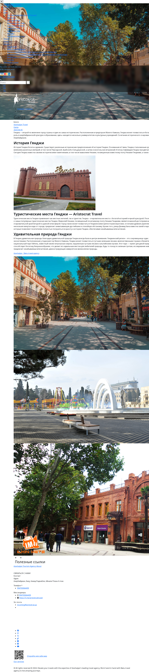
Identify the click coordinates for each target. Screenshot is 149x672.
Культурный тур (14, 20)
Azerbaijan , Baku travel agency (26, 253)
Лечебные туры (13, 31)
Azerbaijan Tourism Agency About (27, 566)
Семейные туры (13, 28)
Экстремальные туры (16, 36)
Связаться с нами (10, 62)
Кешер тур (11, 18)
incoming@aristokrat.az (27, 605)
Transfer (10, 60)
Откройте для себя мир (37, 656)
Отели (6, 41)
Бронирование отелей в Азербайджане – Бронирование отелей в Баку (37, 54)
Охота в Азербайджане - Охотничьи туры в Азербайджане (32, 52)
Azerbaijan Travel (21, 124)
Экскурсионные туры (16, 23)
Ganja (16, 127)
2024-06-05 (18, 130)
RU (4, 91)
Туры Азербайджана (15, 25)
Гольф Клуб (12, 46)
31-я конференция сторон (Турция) (22, 15)
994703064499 (8, 77)
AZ (4, 85)
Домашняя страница (12, 4)
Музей (6, 39)
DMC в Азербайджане (16, 49)
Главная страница (24, 109)
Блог (5, 10)
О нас (5, 7)
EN (4, 88)
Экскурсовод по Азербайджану (20, 57)
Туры (5, 12)
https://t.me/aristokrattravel (31, 598)
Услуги (6, 44)
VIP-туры (10, 33)
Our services (19, 661)
